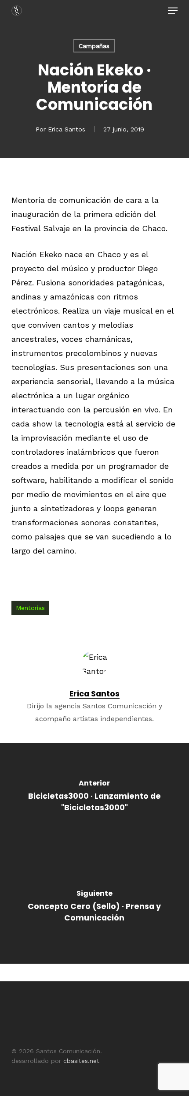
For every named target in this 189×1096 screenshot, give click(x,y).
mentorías (30, 607)
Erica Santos (66, 129)
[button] (173, 10)
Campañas (94, 45)
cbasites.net (81, 1060)
